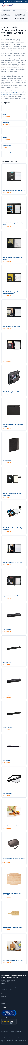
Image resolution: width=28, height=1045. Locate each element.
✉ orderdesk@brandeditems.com (19, 1)
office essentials (19, 91)
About (2, 1001)
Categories (4, 998)
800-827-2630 (5, 983)
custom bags (10, 91)
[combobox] (14, 10)
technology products (7, 93)
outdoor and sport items (8, 94)
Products (3, 996)
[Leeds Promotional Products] (7, 5)
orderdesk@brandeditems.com (9, 985)
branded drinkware (18, 93)
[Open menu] (25, 5)
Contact (3, 1003)
